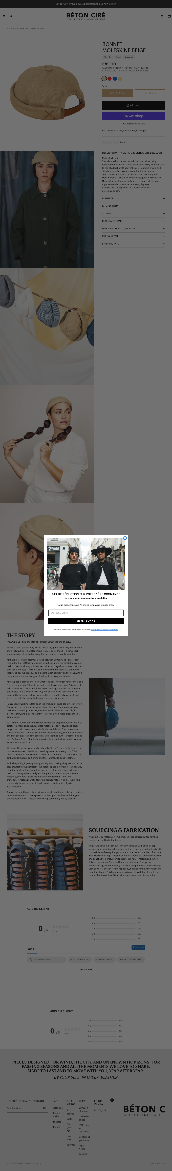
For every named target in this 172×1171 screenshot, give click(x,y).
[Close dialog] (125, 538)
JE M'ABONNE (86, 620)
